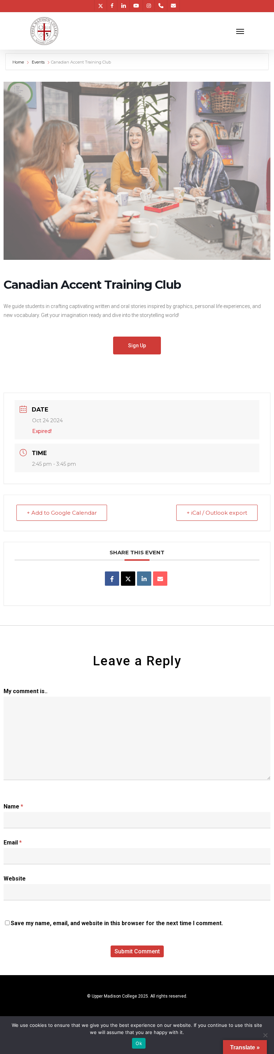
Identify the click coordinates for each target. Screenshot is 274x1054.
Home (18, 62)
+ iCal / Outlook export (217, 512)
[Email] (160, 578)
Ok (139, 1043)
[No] (265, 1035)
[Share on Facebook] (112, 578)
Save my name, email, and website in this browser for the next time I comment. (117, 923)
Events (38, 62)
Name (13, 806)
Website (15, 878)
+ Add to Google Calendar (62, 512)
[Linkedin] (144, 578)
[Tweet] (128, 578)
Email (13, 842)
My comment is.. (25, 691)
